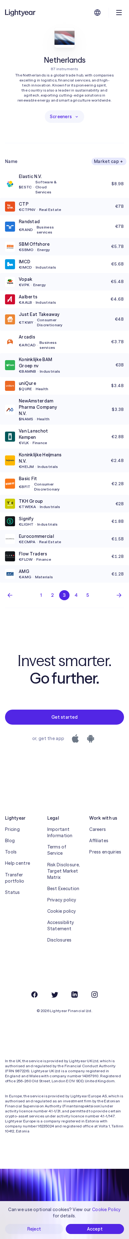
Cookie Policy (106, 1209)
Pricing (12, 829)
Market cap (106, 161)
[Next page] (119, 595)
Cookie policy (61, 911)
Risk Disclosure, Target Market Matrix (63, 871)
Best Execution (63, 888)
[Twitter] (54, 994)
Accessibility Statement (60, 926)
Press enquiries (105, 852)
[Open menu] (119, 13)
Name (11, 161)
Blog (10, 840)
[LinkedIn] (74, 994)
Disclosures (59, 940)
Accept (95, 1229)
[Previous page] (10, 595)
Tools (11, 852)
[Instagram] (94, 994)
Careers (97, 829)
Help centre (17, 863)
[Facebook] (34, 994)
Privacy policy (61, 900)
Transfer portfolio (14, 878)
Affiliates (98, 840)
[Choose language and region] (97, 12)
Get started (64, 717)
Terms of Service (56, 850)
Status (12, 892)
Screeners (61, 116)
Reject (34, 1229)
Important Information (60, 832)
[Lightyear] (20, 12)
